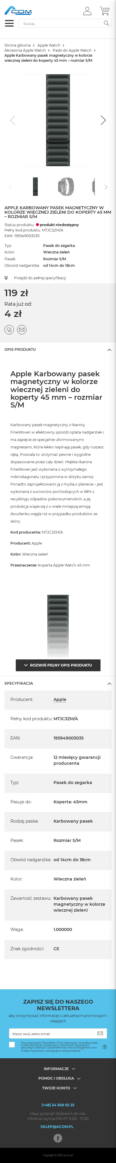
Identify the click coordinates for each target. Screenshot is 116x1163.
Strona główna (17, 45)
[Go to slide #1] (35, 186)
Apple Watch (48, 45)
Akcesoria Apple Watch (25, 50)
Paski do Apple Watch (72, 50)
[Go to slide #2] (66, 186)
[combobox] (65, 23)
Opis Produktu (20, 349)
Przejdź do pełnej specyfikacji (40, 278)
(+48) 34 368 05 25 (58, 1105)
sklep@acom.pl (56, 1126)
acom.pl (68, 1155)
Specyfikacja (18, 683)
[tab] (58, 349)
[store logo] (29, 10)
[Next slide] (103, 120)
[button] (87, 10)
